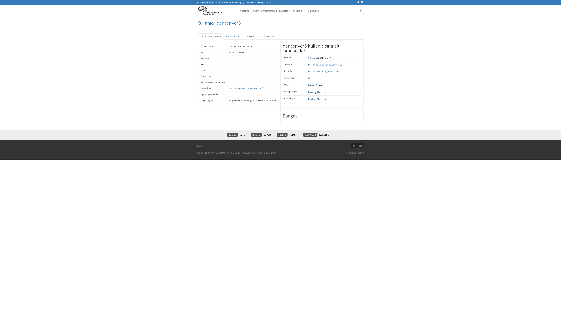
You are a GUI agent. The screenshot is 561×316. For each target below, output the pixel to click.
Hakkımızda (313, 10)
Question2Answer (266, 152)
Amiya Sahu (233, 152)
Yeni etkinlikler (233, 36)
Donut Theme (204, 152)
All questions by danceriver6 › (327, 64)
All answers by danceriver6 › (326, 71)
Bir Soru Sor (298, 10)
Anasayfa (244, 10)
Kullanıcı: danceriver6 (210, 36)
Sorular (255, 10)
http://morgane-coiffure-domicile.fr (246, 88)
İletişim (200, 146)
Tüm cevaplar (269, 36)
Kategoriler (284, 10)
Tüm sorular (251, 36)
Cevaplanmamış (269, 10)
